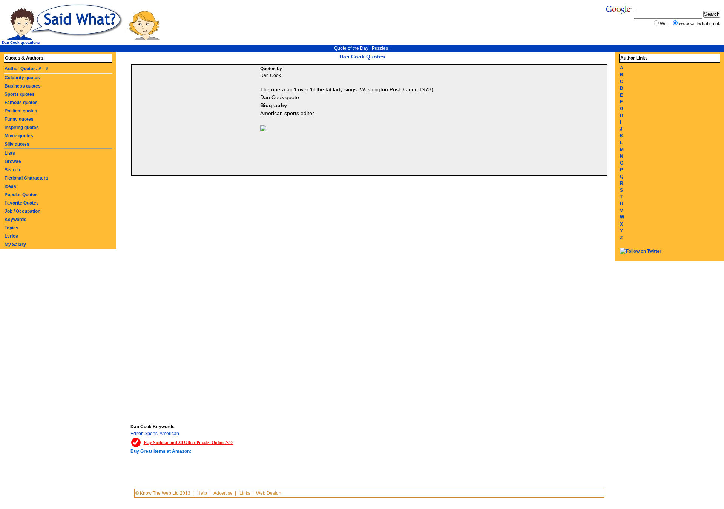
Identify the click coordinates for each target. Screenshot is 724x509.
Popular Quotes (21, 194)
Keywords (15, 219)
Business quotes (23, 86)
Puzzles (380, 48)
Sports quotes (20, 94)
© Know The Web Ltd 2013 (162, 493)
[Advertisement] (196, 121)
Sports (151, 433)
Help (202, 493)
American (169, 433)
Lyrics (11, 236)
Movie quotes (19, 135)
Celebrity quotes (22, 77)
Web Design (268, 493)
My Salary (15, 244)
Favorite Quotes (22, 203)
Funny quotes (19, 119)
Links (244, 493)
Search (12, 169)
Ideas (10, 186)
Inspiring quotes (22, 127)
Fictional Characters (26, 178)
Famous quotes (21, 102)
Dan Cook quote (279, 97)
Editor (136, 433)
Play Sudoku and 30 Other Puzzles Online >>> (188, 442)
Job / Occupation (22, 211)
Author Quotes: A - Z (26, 68)
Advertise (223, 493)
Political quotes (21, 111)
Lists (10, 153)
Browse (13, 161)
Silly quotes (17, 144)
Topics (11, 228)
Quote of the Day (351, 48)
